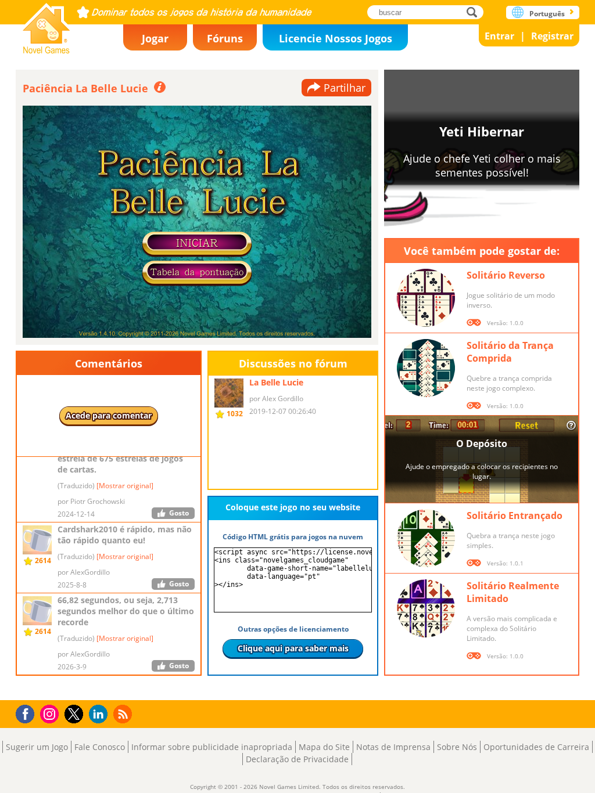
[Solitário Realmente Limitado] (426, 608)
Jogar (155, 38)
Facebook (28, 713)
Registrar (552, 36)
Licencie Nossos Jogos (335, 38)
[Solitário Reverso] (426, 298)
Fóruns (225, 38)
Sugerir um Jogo (37, 746)
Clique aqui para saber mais (293, 648)
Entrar (499, 36)
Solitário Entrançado (514, 515)
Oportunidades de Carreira (536, 746)
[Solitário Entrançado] (426, 538)
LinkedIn (100, 714)
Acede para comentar (109, 415)
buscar (475, 12)
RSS (124, 714)
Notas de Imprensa (393, 746)
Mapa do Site (324, 746)
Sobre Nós (457, 746)
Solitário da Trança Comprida (510, 352)
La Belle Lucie (276, 382)
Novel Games (46, 24)
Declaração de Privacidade (297, 759)
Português (547, 14)
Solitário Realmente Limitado (513, 592)
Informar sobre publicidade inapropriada (211, 746)
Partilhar (344, 88)
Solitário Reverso (506, 275)
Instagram (51, 713)
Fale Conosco (99, 746)
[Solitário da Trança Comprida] (426, 368)
